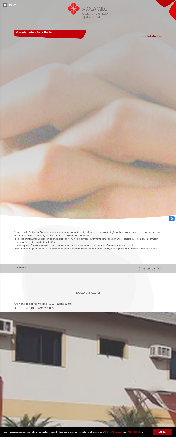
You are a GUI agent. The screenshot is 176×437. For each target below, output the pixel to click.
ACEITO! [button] (162, 432)
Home (142, 36)
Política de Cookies (135, 432)
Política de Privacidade (112, 432)
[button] (143, 432)
